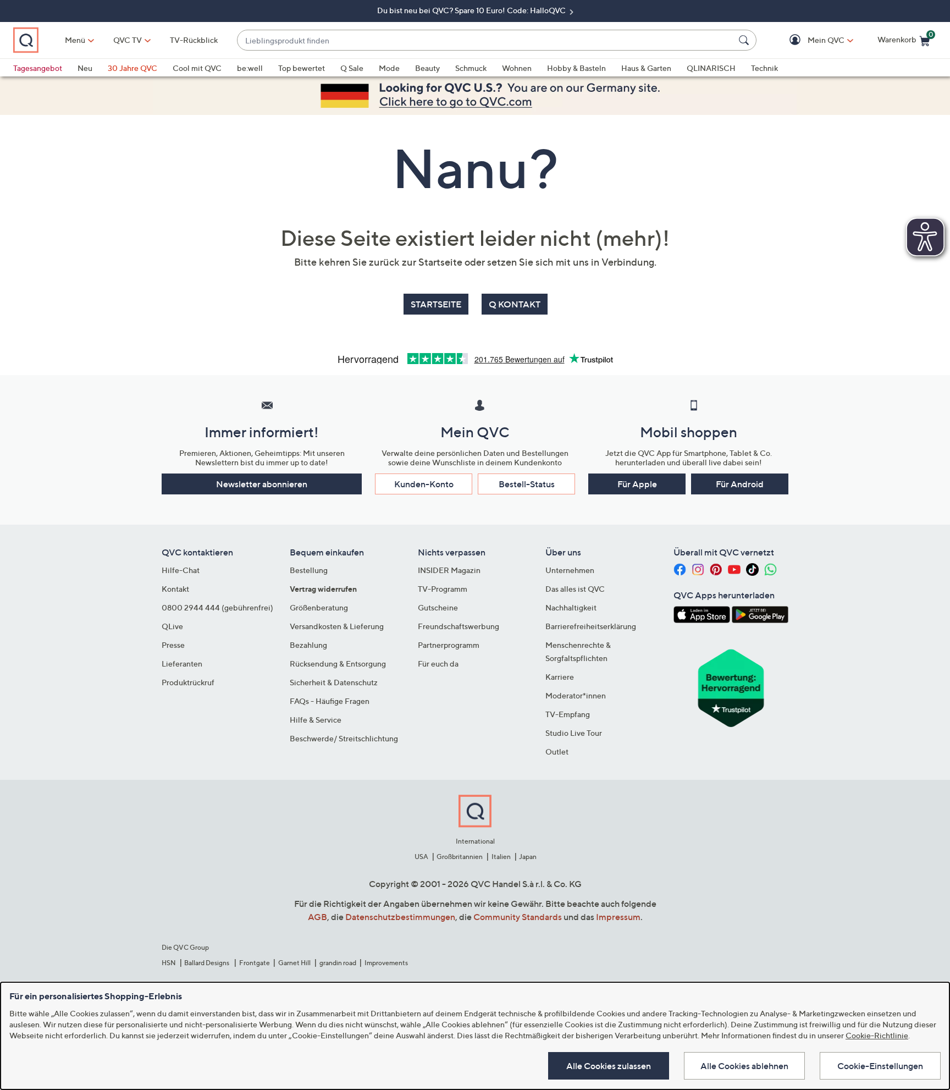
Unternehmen (569, 570)
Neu (85, 68)
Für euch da (438, 663)
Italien (501, 856)
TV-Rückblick (194, 40)
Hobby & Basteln (576, 68)
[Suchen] (745, 40)
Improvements (386, 963)
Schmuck (471, 68)
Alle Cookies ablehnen (744, 1065)
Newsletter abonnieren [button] (261, 483)
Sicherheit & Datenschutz (334, 682)
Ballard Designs (207, 963)
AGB (317, 916)
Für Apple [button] (637, 483)
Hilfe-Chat (181, 570)
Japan (528, 856)
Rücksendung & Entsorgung (338, 663)
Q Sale (351, 68)
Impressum (618, 916)
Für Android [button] (740, 483)
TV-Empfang (567, 714)
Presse (173, 644)
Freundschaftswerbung (458, 626)
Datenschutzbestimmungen (400, 916)
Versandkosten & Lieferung (337, 626)
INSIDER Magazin (449, 570)
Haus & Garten (646, 68)
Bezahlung (308, 644)
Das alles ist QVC (575, 588)
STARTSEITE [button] (436, 304)
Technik (764, 68)
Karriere (559, 676)
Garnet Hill (294, 963)
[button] (810, 40)
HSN (169, 963)
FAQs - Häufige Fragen (329, 701)
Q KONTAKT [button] (514, 304)
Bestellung (309, 570)
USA (421, 856)
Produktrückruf (188, 682)
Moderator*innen (575, 695)
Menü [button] (75, 40)
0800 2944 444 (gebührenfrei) (217, 607)
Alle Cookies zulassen (608, 1065)
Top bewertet (301, 68)
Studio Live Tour (573, 732)
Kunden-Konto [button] (424, 483)
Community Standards (517, 916)
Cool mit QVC (197, 68)
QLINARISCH (711, 68)
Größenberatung (319, 607)
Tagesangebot (37, 68)
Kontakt (175, 588)
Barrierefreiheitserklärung (590, 626)
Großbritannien (460, 856)
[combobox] (486, 40)
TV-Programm (442, 588)
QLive (172, 626)
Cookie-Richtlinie (877, 1035)
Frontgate (254, 963)
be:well (250, 68)
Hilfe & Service (315, 719)
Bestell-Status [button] (527, 483)
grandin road (337, 963)
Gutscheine (438, 607)
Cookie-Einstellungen (880, 1065)
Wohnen (517, 68)
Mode (389, 68)
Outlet (556, 751)
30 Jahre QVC (132, 68)
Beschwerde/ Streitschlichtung (344, 738)
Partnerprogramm (448, 644)
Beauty (427, 68)
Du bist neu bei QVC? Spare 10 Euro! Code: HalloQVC (472, 10)
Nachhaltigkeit (570, 607)
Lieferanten (182, 663)
